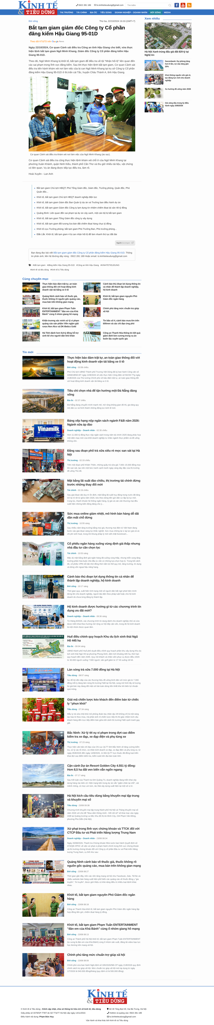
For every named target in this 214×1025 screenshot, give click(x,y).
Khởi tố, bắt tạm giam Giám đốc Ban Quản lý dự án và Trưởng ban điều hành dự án (79, 202)
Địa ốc (93, 12)
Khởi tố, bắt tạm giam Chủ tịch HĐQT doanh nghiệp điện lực (67, 197)
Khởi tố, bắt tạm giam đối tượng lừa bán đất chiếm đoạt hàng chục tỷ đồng (74, 224)
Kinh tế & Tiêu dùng (60, 269)
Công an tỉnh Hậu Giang (88, 265)
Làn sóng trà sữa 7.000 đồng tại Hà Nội (93, 669)
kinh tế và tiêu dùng (40, 269)
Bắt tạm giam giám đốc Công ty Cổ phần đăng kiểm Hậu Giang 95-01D (89, 253)
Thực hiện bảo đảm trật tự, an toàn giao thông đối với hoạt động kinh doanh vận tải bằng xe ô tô (59, 287)
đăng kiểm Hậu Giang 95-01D (61, 265)
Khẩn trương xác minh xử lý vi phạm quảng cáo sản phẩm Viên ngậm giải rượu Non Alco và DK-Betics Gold (60, 323)
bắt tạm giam (39, 265)
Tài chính (81, 12)
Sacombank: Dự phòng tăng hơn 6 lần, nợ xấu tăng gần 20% (177, 64)
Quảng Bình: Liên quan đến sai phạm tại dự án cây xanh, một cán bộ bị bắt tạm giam (79, 213)
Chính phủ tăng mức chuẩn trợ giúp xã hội (96, 955)
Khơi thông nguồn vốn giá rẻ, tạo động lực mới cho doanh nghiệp (178, 77)
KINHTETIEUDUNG (110, 265)
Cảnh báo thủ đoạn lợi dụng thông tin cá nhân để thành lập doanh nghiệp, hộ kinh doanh (121, 287)
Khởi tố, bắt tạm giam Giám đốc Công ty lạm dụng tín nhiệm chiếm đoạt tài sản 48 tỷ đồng (82, 208)
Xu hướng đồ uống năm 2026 (178, 89)
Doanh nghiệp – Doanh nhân (131, 12)
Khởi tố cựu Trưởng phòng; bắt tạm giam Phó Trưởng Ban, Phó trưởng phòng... (77, 229)
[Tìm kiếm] (170, 5)
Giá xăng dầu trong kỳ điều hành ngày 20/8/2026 (177, 104)
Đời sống (155, 12)
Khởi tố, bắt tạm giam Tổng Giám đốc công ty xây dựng (64, 218)
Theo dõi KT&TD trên (40, 41)
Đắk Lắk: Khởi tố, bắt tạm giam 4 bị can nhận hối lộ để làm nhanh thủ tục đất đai (77, 234)
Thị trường (66, 12)
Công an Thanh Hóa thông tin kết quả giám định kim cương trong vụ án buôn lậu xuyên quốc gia (121, 336)
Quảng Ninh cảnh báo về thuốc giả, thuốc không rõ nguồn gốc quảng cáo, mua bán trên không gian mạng (61, 299)
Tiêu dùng (106, 12)
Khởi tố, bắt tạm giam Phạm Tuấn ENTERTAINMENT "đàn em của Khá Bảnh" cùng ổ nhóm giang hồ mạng (60, 311)
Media (167, 12)
